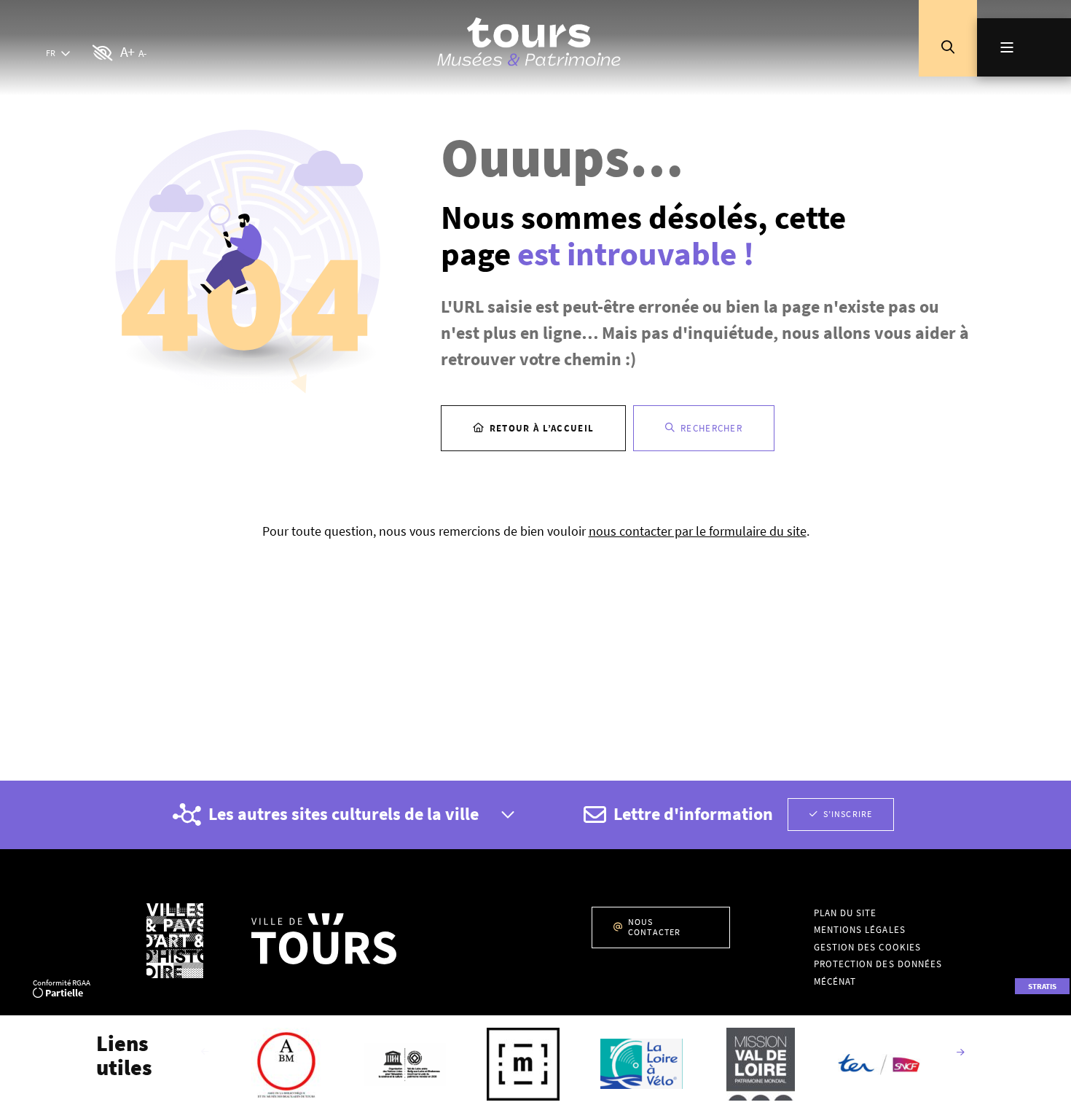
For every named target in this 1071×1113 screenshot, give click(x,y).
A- (142, 53)
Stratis (1042, 986)
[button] (948, 47)
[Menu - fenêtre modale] (1024, 47)
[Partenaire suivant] (960, 1053)
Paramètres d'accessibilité (103, 53)
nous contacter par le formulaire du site (698, 531)
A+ (127, 51)
